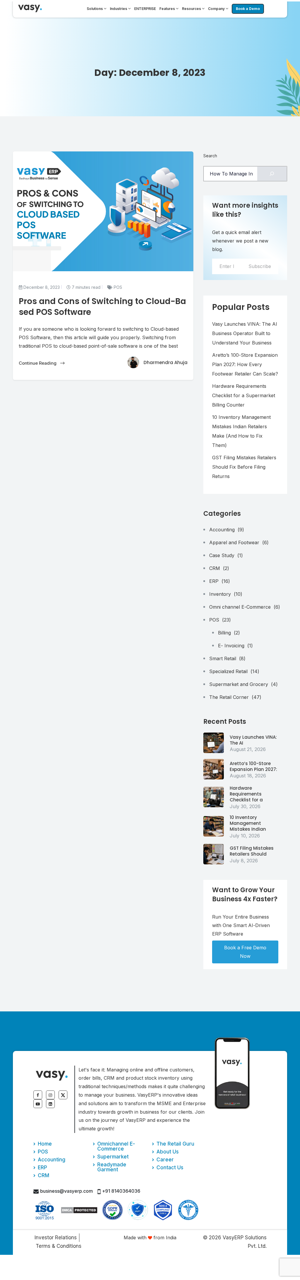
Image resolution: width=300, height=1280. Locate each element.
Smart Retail (227, 658)
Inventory (225, 594)
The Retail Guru (175, 1143)
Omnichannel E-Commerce (116, 1146)
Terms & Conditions (58, 1246)
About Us (167, 1151)
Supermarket (113, 1156)
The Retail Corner (235, 697)
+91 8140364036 (121, 1191)
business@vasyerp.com (66, 1191)
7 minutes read (85, 287)
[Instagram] (50, 1094)
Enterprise (145, 8)
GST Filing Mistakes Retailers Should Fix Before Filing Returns (244, 467)
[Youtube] (37, 1103)
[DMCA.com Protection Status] (79, 1210)
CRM (219, 568)
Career (165, 1159)
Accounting (226, 530)
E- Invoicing (235, 645)
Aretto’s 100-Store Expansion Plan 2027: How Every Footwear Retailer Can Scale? (245, 364)
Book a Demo (248, 8)
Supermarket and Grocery (243, 684)
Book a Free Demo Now (245, 952)
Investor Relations (56, 1237)
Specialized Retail (234, 671)
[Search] (272, 173)
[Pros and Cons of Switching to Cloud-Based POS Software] (213, 743)
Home (45, 1143)
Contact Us (169, 1167)
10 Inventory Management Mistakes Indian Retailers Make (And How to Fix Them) (241, 431)
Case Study (226, 555)
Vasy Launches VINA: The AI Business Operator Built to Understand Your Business (244, 333)
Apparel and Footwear (239, 542)
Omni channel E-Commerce (244, 607)
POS (117, 287)
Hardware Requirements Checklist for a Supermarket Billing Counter (243, 395)
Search (210, 155)
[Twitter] (63, 1094)
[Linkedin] (50, 1103)
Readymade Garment (111, 1167)
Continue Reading (38, 363)
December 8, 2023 (41, 287)
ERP (219, 581)
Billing (229, 633)
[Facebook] (37, 1094)
